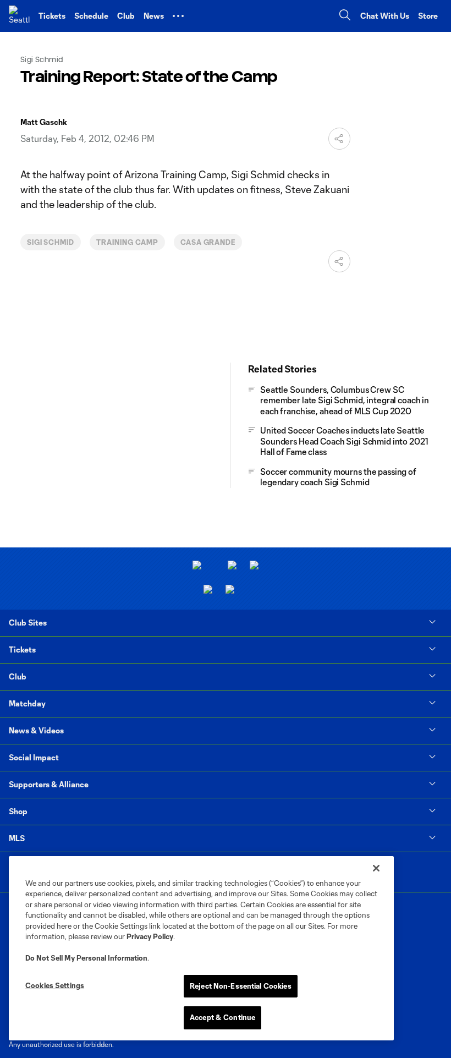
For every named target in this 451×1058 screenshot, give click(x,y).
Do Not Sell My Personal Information (86, 957)
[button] (178, 16)
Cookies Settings (54, 985)
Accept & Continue (222, 1017)
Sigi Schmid (51, 242)
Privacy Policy (150, 936)
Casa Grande (208, 242)
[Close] (376, 868)
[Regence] (230, 590)
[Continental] (208, 590)
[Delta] (232, 566)
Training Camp (127, 242)
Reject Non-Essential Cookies (241, 986)
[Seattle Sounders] (19, 16)
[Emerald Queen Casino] (254, 566)
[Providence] (197, 566)
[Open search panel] (344, 16)
